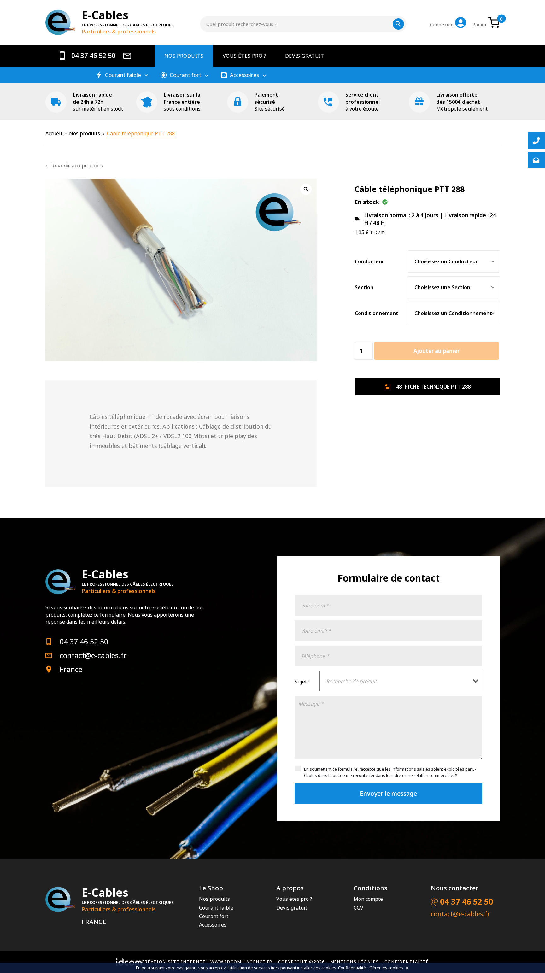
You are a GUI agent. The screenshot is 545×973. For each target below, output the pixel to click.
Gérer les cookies (386, 967)
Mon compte (368, 898)
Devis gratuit (305, 55)
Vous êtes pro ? (244, 55)
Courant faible (123, 75)
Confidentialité (406, 961)
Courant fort (185, 75)
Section (364, 287)
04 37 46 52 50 (92, 55)
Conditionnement (376, 313)
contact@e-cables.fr (93, 655)
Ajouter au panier (436, 351)
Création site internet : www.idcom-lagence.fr (207, 961)
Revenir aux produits (77, 165)
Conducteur (369, 261)
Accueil (53, 133)
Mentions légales (355, 961)
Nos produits (184, 55)
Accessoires (244, 75)
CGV (358, 907)
